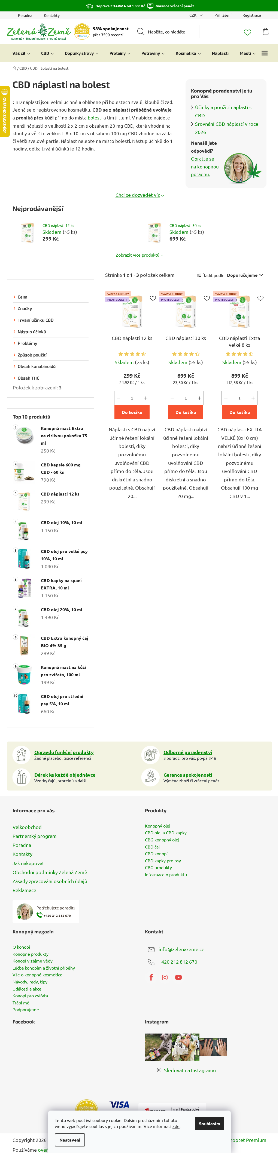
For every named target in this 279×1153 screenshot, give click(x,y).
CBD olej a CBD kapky (166, 832)
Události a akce (27, 988)
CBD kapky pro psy (163, 860)
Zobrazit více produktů (137, 254)
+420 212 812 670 (178, 961)
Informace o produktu (166, 874)
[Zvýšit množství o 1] (146, 398)
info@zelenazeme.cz (181, 949)
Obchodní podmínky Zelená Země (50, 872)
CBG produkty (158, 867)
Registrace (251, 15)
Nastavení (69, 1140)
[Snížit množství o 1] (118, 398)
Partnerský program (35, 836)
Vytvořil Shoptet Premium (237, 1140)
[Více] (264, 53)
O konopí (21, 947)
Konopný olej (157, 825)
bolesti (95, 117)
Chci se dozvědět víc (138, 195)
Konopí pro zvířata (30, 995)
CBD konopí (156, 853)
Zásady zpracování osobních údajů (50, 881)
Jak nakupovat (28, 863)
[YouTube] (178, 977)
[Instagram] (165, 977)
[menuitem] (21, 53)
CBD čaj (152, 846)
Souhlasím (209, 1123)
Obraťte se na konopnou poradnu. (205, 166)
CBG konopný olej (162, 839)
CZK (193, 15)
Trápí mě (21, 1002)
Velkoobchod (27, 827)
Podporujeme (26, 1009)
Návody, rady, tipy (30, 981)
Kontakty (52, 15)
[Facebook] (151, 977)
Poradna (25, 15)
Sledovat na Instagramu (190, 1070)
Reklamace (24, 890)
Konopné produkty (30, 954)
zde (176, 1126)
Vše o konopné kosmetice (37, 974)
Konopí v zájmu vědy (33, 960)
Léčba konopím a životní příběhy (44, 968)
